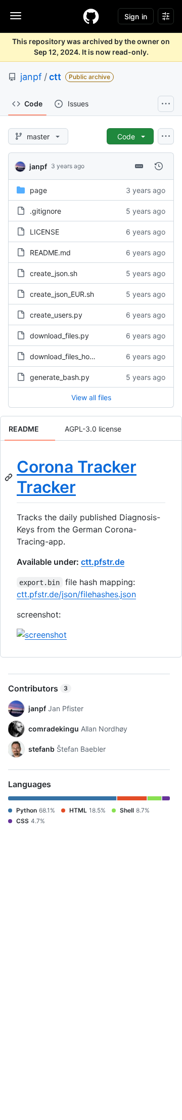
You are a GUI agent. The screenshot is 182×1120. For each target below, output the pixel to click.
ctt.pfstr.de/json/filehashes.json (76, 594)
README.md (50, 252)
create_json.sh (53, 273)
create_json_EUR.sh (62, 294)
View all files (91, 397)
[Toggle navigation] (15, 15)
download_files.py (59, 335)
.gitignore (45, 211)
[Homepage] (91, 16)
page (38, 190)
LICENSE (44, 231)
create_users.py (56, 315)
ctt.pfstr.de (102, 562)
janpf (31, 76)
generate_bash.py (59, 377)
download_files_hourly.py (71, 356)
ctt (55, 76)
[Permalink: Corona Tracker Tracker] (10, 477)
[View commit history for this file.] (158, 166)
